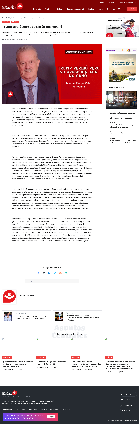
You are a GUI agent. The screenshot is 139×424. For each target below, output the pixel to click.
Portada (4, 18)
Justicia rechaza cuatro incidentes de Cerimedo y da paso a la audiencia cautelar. (123, 125)
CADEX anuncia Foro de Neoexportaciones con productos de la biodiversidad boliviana (123, 141)
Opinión (12, 18)
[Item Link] (18, 348)
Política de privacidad (12, 418)
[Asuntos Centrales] (12, 6)
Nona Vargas (113, 105)
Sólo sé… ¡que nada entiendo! (121, 118)
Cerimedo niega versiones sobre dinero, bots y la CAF (122, 133)
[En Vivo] (132, 9)
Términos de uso (28, 418)
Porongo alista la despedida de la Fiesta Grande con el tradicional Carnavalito (121, 100)
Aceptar (51, 417)
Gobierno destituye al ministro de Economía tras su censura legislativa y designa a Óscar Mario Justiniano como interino (120, 365)
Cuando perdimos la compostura (122, 113)
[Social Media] (128, 394)
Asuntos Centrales (28, 296)
